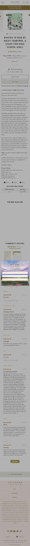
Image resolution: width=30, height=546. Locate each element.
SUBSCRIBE (15, 282)
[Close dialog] (28, 261)
